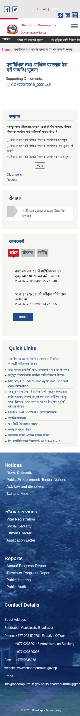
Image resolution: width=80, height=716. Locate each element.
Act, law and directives (25, 486)
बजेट (13, 253)
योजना (27, 252)
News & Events (19, 472)
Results (12, 179)
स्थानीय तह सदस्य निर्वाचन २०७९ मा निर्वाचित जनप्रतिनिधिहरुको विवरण (33, 361)
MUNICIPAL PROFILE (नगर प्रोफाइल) (33, 412)
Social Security (19, 526)
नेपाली (55, 9)
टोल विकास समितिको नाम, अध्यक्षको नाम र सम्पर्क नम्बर (38, 369)
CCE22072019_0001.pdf (31, 85)
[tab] (40, 213)
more (23, 317)
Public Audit (16, 587)
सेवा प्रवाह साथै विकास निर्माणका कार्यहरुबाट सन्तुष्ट (38, 139)
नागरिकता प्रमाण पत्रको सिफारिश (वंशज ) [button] (43, 213)
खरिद (42, 252)
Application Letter (20, 540)
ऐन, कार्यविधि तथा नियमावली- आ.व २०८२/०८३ (34, 441)
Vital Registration (20, 519)
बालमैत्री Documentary (23, 423)
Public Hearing (18, 580)
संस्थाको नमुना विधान (19, 429)
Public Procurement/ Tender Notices (36, 480)
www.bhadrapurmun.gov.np (37, 668)
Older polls (14, 174)
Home (6, 49)
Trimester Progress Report (28, 573)
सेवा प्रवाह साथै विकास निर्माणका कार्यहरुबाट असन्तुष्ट (40, 157)
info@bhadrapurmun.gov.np (24, 684)
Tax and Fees (17, 493)
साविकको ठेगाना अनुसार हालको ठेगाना (28, 435)
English (42, 9)
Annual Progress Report (26, 566)
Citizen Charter (19, 533)
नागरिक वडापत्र (17, 418)
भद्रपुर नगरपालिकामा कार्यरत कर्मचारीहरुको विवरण (36, 375)
